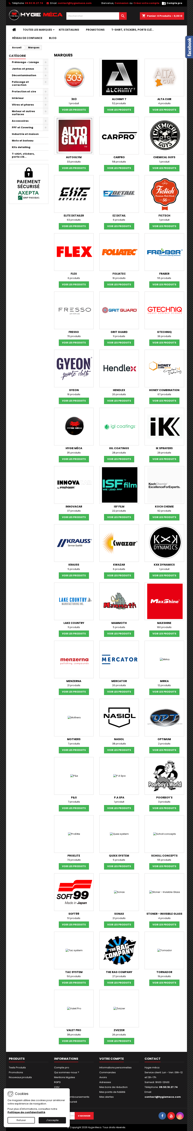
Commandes (107, 1072)
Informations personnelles (115, 1067)
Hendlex (119, 390)
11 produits (119, 336)
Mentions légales (64, 1077)
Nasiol (119, 739)
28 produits (119, 452)
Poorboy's (164, 797)
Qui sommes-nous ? (66, 1072)
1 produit (74, 103)
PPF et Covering (22, 127)
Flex (74, 274)
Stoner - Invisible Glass (164, 914)
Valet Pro (74, 1030)
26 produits (119, 1034)
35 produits (74, 452)
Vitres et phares (23, 104)
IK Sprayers (164, 448)
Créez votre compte (146, 3)
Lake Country (74, 623)
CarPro (119, 157)
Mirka (164, 681)
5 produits (74, 569)
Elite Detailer (74, 215)
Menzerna (73, 681)
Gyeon (74, 390)
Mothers (73, 739)
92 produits (164, 511)
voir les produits (74, 109)
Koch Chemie (164, 506)
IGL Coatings (119, 448)
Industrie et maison (25, 134)
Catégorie (17, 56)
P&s (74, 797)
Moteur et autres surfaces (23, 112)
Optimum (164, 739)
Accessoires (20, 121)
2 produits (164, 743)
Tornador (164, 972)
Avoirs (103, 1077)
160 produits (164, 627)
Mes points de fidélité (112, 1092)
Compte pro (61, 1067)
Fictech (164, 215)
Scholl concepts (164, 856)
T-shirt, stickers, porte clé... (132, 30)
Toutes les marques (37, 30)
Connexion (122, 3)
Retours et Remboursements (71, 1097)
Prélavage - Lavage (25, 62)
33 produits (74, 161)
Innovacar (74, 506)
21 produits (73, 685)
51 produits (73, 918)
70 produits (74, 336)
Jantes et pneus (23, 69)
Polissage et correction (20, 83)
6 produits (119, 220)
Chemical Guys (164, 157)
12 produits (164, 685)
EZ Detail (119, 215)
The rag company (119, 972)
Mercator (119, 681)
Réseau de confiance (27, 38)
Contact (153, 1059)
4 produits (164, 103)
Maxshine (164, 623)
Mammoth (119, 623)
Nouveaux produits (20, 1077)
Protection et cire (24, 91)
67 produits (164, 394)
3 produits (164, 802)
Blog (53, 38)
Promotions (95, 30)
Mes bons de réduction (113, 1087)
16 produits (119, 278)
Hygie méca (74, 448)
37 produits (74, 511)
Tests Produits (17, 1067)
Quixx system (119, 856)
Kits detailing (69, 30)
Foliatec (119, 274)
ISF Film (119, 506)
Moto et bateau (22, 140)
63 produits (74, 220)
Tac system (74, 972)
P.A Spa (119, 797)
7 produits (74, 743)
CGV (57, 1087)
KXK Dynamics (164, 565)
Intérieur (18, 98)
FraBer (164, 274)
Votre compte (111, 1059)
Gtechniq (164, 332)
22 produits (119, 511)
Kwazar (119, 565)
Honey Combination (164, 390)
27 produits (119, 976)
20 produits (119, 394)
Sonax (119, 914)
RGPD (57, 1082)
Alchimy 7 (119, 99)
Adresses (105, 1082)
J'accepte (52, 1120)
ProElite (73, 856)
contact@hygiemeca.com (75, 3)
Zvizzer (119, 1030)
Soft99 (73, 914)
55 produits (164, 278)
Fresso (74, 332)
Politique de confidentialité (26, 1112)
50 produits (74, 976)
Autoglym (74, 157)
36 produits (164, 336)
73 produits (74, 860)
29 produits (164, 452)
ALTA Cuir (164, 99)
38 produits (119, 743)
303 (74, 99)
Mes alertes (106, 1097)
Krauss (73, 565)
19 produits (164, 976)
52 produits (119, 103)
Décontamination (24, 75)
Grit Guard (119, 332)
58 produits (119, 161)
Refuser (21, 1120)
